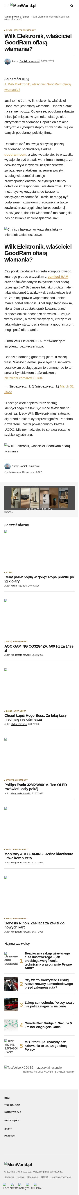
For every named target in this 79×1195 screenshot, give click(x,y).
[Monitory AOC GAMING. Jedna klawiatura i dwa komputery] (39, 826)
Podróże (9, 1136)
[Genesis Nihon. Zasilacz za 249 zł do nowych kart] (39, 896)
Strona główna (11, 16)
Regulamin (32, 1177)
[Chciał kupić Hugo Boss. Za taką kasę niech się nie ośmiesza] (39, 688)
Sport (8, 1129)
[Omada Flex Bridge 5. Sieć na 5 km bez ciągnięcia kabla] (11, 1025)
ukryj (25, 79)
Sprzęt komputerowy (25, 30)
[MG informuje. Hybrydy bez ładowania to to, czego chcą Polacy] (11, 1046)
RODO (44, 1177)
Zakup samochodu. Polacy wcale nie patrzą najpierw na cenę (49, 1004)
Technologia (12, 1105)
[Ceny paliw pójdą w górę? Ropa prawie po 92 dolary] (39, 550)
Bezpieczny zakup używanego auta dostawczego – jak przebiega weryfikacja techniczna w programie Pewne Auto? (48, 961)
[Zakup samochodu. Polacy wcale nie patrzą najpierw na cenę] (11, 1004)
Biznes (26, 16)
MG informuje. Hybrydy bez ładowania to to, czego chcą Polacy (46, 1045)
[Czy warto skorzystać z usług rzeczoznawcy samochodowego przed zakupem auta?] (11, 984)
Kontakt (20, 1177)
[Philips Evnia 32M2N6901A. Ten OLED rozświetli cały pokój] (39, 757)
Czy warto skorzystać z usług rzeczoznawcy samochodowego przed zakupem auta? (49, 983)
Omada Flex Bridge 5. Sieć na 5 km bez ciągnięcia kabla (48, 1025)
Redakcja (9, 1177)
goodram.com (15, 154)
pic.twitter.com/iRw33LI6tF (23, 378)
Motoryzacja (12, 1112)
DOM (6, 1098)
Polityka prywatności (61, 1177)
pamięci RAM (58, 277)
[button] (6, 5)
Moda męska (20, 711)
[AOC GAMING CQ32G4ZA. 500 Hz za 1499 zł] (39, 619)
